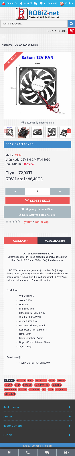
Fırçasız (27, 385)
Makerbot (10, 394)
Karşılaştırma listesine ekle (39, 214)
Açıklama (21, 240)
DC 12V (21, 380)
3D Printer (34, 389)
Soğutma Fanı (42, 385)
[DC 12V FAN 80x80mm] (37, 85)
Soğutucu (61, 389)
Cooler (22, 389)
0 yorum (27, 221)
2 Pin (17, 385)
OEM (18, 155)
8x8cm (61, 380)
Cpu (51, 389)
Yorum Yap (41, 221)
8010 (51, 380)
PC (44, 389)
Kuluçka (56, 385)
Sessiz (8, 385)
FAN (30, 380)
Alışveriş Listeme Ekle (39, 209)
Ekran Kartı (10, 389)
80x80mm (41, 380)
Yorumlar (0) (54, 240)
